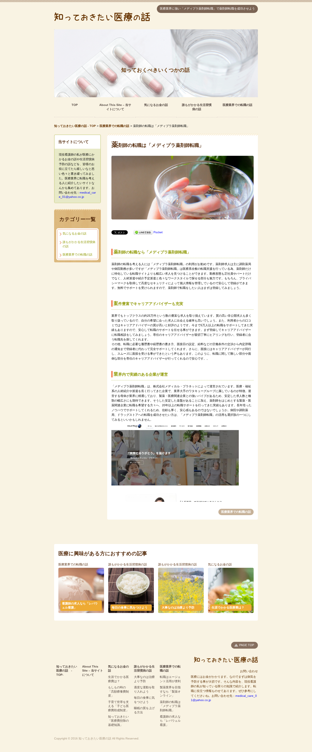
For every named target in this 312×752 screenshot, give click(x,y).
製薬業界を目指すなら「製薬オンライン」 (170, 691)
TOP (75, 105)
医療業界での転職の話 (237, 105)
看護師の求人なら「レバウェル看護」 (80, 605)
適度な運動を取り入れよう (144, 689)
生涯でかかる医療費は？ (228, 607)
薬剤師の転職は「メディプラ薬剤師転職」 (170, 706)
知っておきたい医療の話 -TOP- (66, 670)
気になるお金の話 (156, 105)
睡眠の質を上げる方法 (144, 710)
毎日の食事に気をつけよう (130, 607)
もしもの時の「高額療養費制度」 (118, 691)
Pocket (158, 232)
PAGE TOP (246, 645)
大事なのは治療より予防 (178, 607)
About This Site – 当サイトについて (115, 107)
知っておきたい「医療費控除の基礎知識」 (118, 721)
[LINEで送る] (143, 232)
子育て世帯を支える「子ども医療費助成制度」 (118, 706)
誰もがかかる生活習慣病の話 (197, 107)
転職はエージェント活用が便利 (170, 679)
